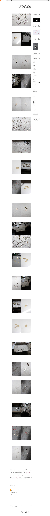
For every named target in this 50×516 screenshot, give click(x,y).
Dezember (35, 91)
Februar (35, 103)
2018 (34, 89)
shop (14, 485)
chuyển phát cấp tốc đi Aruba (14, 492)
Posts (34, 113)
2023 (34, 85)
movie (33, 68)
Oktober (35, 96)
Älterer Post (32, 505)
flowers (33, 66)
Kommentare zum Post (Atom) (14, 506)
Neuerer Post (11, 505)
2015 (34, 105)
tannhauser (34, 76)
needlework (34, 69)
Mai (34, 100)
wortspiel (34, 78)
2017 (34, 90)
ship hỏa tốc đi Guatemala (13, 493)
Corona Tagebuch (34, 64)
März (34, 102)
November (35, 92)
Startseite (21, 505)
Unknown (12, 489)
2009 (34, 110)
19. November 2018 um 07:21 (16, 489)
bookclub (34, 62)
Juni (34, 99)
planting (33, 71)
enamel (33, 65)
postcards (34, 72)
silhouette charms (34, 75)
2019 (34, 88)
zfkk (33, 79)
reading (33, 73)
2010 (34, 109)
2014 (34, 106)
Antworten (12, 494)
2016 (34, 104)
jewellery (13, 485)
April (34, 101)
